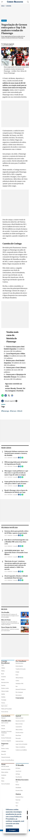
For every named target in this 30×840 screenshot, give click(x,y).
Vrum (3, 764)
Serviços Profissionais (6, 738)
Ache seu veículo (5, 766)
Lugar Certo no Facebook (21, 744)
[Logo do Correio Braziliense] (15, 2)
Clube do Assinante (5, 757)
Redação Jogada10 (10, 401)
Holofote (3, 697)
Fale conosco (19, 695)
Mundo (2, 679)
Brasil (2, 673)
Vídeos (2, 778)
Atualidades (18, 787)
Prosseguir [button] (12, 830)
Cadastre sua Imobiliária (21, 750)
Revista (17, 784)
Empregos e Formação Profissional (6, 732)
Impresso (4, 744)
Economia (3, 676)
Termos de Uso (4, 711)
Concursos (20, 698)
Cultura (17, 680)
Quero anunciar (4, 722)
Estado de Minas (19, 797)
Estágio (17, 672)
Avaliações (3, 775)
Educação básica (19, 663)
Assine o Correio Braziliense (7, 760)
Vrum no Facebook (5, 783)
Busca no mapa (19, 723)
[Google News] (12, 396)
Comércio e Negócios (6, 740)
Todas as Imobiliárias (20, 747)
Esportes (8, 5)
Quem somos (4, 706)
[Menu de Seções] (2, 2)
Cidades (3, 668)
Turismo (3, 702)
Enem (17, 674)
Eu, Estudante (21, 661)
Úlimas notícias (19, 729)
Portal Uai (18, 800)
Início (2, 5)
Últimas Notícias (19, 677)
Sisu (17, 686)
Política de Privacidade (6, 708)
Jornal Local (18, 771)
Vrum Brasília (19, 777)
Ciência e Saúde (4, 691)
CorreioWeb (5, 716)
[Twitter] (9, 396)
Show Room (18, 735)
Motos (2, 781)
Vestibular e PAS (19, 683)
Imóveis (3, 725)
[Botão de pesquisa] (28, 2)
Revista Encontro (22, 780)
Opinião (3, 694)
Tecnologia (3, 700)
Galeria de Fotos (19, 741)
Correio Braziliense (5, 662)
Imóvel (18, 716)
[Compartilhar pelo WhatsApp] (22, 458)
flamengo (5, 411)
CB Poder (18, 774)
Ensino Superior (19, 666)
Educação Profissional (21, 689)
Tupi (17, 805)
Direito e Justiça (5, 688)
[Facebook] (5, 396)
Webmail (3, 718)
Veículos (3, 728)
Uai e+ (17, 802)
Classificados (6, 721)
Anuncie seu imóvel (20, 721)
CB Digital (3, 751)
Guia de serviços (19, 732)
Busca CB (3, 754)
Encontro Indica (19, 790)
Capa (2, 665)
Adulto (2, 735)
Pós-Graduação (19, 692)
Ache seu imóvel (19, 718)
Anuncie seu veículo (5, 769)
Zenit (20, 411)
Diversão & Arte (5, 682)
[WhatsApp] (2, 396)
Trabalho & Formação (20, 669)
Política (3, 670)
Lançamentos (19, 726)
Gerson (13, 411)
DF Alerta (18, 768)
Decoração (18, 738)
